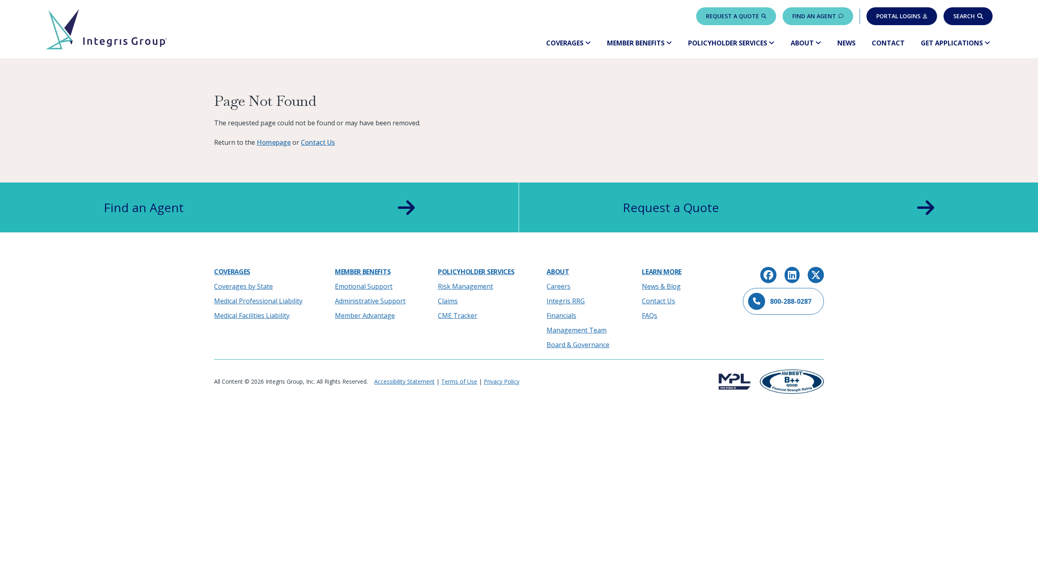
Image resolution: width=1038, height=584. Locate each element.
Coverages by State (243, 286)
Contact (888, 43)
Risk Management (465, 286)
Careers (558, 286)
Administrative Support (370, 300)
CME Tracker (457, 315)
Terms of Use (459, 381)
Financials (561, 315)
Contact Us (318, 142)
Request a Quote (732, 16)
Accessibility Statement (404, 381)
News (846, 43)
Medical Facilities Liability (252, 315)
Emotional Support (363, 286)
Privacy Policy (501, 381)
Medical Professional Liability (258, 300)
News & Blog (661, 286)
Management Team (577, 330)
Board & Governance (578, 344)
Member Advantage (365, 315)
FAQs (649, 315)
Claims (448, 300)
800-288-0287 (790, 301)
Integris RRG (566, 300)
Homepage (274, 142)
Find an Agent (814, 16)
